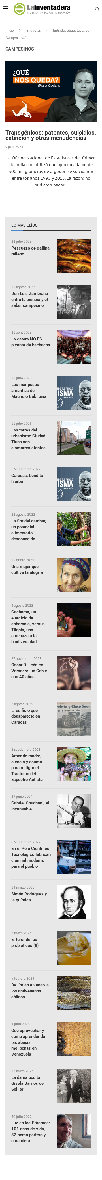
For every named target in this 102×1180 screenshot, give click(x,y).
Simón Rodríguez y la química (29, 897)
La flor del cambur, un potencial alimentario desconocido (28, 530)
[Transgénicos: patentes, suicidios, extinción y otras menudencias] (51, 91)
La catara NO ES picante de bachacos (30, 342)
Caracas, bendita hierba (27, 478)
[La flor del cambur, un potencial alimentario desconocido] (74, 529)
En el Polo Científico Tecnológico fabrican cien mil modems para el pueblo (31, 857)
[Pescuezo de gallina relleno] (74, 256)
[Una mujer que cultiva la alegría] (74, 575)
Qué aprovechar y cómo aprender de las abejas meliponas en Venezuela (28, 1042)
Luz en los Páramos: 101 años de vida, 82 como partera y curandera (30, 1131)
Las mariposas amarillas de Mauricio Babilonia (28, 390)
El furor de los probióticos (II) (25, 942)
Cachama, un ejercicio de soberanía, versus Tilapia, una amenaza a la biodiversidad (28, 626)
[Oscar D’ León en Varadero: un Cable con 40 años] (74, 673)
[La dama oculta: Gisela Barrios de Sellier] (74, 1086)
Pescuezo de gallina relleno (30, 251)
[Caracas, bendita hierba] (74, 484)
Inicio (9, 30)
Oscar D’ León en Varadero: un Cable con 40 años (29, 670)
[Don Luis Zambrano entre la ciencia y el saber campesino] (74, 302)
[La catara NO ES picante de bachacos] (74, 347)
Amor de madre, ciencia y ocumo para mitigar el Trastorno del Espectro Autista (26, 767)
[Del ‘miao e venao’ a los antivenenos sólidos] (74, 993)
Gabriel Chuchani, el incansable (30, 806)
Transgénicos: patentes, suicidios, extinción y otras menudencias (50, 135)
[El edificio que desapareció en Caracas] (74, 719)
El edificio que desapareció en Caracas (25, 716)
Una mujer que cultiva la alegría (27, 569)
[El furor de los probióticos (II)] (74, 948)
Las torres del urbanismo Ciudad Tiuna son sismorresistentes (28, 439)
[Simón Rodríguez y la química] (74, 902)
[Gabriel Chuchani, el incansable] (74, 811)
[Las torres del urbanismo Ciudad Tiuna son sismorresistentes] (74, 438)
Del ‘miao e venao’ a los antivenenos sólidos (30, 990)
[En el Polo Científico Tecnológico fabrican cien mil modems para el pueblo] (74, 857)
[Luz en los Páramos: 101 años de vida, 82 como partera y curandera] (74, 1131)
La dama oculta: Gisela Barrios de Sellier (27, 1083)
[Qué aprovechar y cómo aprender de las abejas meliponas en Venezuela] (74, 1039)
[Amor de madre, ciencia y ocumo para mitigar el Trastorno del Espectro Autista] (74, 764)
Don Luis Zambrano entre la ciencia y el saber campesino (29, 299)
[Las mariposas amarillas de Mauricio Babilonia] (74, 393)
